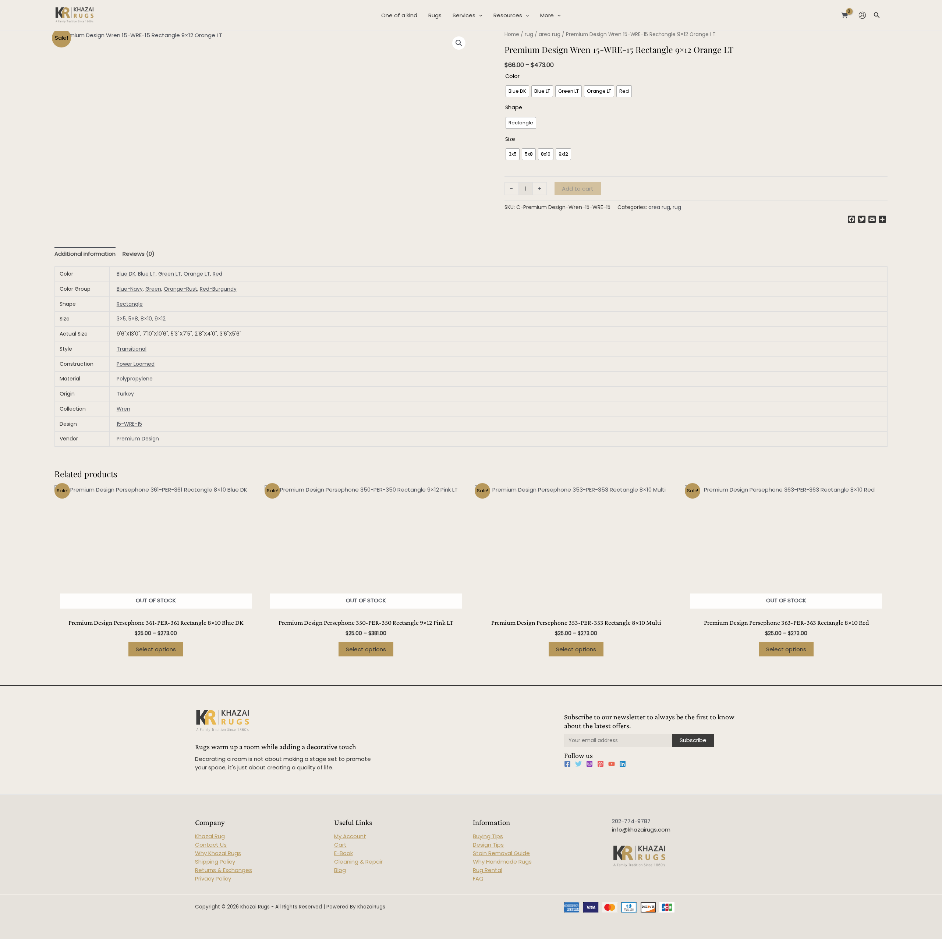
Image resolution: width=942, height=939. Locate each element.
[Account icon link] (862, 15)
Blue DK (126, 273)
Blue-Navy (130, 289)
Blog (340, 870)
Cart (340, 844)
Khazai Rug (210, 836)
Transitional (131, 348)
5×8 (133, 318)
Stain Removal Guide (501, 853)
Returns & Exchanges (223, 870)
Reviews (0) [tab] (139, 254)
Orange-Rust (180, 289)
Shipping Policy (215, 861)
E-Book (343, 853)
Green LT (169, 273)
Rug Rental (487, 870)
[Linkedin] (622, 764)
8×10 (146, 318)
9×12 (160, 318)
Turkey (125, 393)
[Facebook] (567, 764)
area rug (549, 34)
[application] (478, 15)
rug (529, 34)
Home (511, 34)
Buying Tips (488, 836)
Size (510, 139)
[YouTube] (611, 764)
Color (512, 76)
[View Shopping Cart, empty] (844, 15)
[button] (458, 43)
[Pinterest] (600, 764)
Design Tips (488, 844)
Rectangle (130, 304)
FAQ (478, 878)
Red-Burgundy (218, 289)
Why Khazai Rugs (218, 853)
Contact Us (211, 844)
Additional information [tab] (85, 254)
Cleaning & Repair (358, 861)
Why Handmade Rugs (502, 861)
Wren (123, 408)
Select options (156, 649)
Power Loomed (136, 364)
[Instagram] (589, 764)
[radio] (517, 91)
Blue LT (147, 273)
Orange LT (197, 273)
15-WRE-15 (129, 424)
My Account (350, 836)
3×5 (121, 318)
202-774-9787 (631, 821)
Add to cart (578, 188)
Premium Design (138, 438)
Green (153, 289)
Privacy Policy (213, 878)
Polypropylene (135, 378)
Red (217, 273)
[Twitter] (578, 764)
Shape (513, 107)
